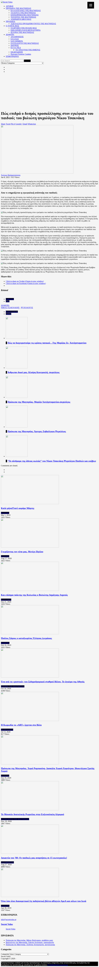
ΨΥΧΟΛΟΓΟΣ (27, 308)
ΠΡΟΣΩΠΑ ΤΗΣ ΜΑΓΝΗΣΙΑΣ (18, 8)
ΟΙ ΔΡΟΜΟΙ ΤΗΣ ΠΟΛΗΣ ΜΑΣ (24, 28)
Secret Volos (7, 924)
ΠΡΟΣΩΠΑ (10, 21)
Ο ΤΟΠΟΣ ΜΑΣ (12, 26)
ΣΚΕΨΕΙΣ (15, 45)
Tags (7, 301)
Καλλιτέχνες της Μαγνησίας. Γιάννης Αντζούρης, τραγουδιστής (30, 942)
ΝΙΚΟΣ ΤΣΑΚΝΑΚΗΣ (10, 308)
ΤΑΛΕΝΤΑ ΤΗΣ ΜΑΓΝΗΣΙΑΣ (23, 13)
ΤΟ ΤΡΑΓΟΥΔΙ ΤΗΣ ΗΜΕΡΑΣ (27, 50)
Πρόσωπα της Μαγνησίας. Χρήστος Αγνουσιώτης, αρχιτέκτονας (30, 945)
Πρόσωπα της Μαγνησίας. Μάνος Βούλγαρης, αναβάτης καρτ (29, 940)
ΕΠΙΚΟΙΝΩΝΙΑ (12, 56)
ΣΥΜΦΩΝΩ (52, 965)
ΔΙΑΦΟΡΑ (10, 34)
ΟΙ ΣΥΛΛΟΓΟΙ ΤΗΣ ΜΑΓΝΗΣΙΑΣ (25, 43)
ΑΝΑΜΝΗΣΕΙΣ (17, 37)
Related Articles (12, 312)
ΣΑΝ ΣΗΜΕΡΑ (17, 41)
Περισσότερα (62, 965)
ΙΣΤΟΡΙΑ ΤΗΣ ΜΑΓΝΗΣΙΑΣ (22, 32)
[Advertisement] (49, 92)
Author (8, 314)
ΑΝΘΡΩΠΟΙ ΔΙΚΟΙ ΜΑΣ (21, 19)
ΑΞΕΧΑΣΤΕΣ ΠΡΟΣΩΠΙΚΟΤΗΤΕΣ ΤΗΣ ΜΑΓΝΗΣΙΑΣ (33, 24)
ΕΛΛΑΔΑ (15, 39)
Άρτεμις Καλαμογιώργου (10, 175)
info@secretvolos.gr (8, 919)
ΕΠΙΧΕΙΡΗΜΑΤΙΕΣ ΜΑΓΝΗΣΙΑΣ (25, 15)
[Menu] (90, 5)
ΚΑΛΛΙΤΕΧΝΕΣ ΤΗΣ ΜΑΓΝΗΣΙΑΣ (26, 10)
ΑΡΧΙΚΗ (9, 6)
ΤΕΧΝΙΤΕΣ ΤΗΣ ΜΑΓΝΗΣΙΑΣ (23, 17)
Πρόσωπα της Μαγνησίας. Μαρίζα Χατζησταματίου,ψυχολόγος (39, 402)
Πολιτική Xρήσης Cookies (21, 54)
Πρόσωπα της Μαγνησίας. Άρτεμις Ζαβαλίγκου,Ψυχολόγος (37, 431)
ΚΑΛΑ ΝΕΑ (16, 48)
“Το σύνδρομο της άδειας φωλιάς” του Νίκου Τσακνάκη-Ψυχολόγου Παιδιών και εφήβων (52, 461)
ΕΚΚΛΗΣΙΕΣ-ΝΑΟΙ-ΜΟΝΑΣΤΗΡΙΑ (26, 30)
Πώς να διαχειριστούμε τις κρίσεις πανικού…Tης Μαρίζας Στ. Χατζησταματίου (47, 343)
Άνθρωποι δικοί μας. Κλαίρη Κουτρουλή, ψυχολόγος (33, 372)
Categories (10, 299)
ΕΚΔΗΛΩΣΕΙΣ (17, 52)
